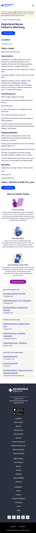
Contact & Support (18, 498)
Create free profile (18, 282)
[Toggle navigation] (33, 5)
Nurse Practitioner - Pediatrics (15, 343)
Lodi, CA (7, 366)
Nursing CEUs (18, 434)
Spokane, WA (7, 44)
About (18, 491)
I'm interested (8, 33)
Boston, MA (8, 345)
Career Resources (18, 442)
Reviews (18, 474)
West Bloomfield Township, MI (14, 375)
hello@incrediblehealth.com (18, 397)
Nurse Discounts (18, 449)
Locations (18, 502)
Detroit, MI (8, 329)
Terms (13, 526)
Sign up (18, 466)
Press (18, 506)
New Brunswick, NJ (11, 338)
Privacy (22, 526)
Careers (18, 495)
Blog (18, 510)
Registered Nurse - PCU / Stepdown (17, 300)
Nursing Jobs (18, 430)
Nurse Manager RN (10, 356)
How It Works (18, 422)
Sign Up (18, 426)
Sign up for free (25, 13)
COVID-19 (18, 482)
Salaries (18, 438)
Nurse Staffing (18, 478)
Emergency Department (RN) (14, 293)
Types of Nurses (18, 453)
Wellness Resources (18, 446)
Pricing (18, 470)
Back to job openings (12, 20)
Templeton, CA (9, 359)
